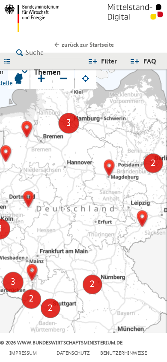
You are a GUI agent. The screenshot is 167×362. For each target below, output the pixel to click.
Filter (109, 61)
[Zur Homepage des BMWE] (42, 18)
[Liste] (9, 61)
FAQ (149, 61)
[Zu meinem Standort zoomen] (85, 78)
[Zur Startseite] (135, 18)
